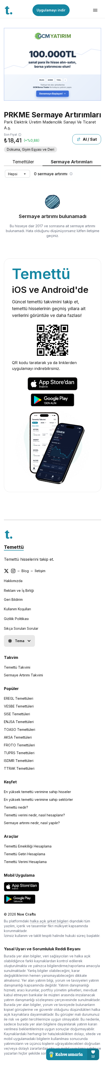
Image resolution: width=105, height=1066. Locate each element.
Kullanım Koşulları (17, 609)
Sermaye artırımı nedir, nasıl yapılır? (32, 823)
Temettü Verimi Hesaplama (25, 862)
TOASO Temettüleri (19, 729)
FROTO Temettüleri (19, 745)
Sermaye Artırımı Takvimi (23, 675)
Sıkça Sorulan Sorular (21, 628)
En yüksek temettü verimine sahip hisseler (37, 792)
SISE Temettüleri (17, 714)
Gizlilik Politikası (16, 619)
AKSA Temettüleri (18, 737)
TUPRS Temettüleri (19, 753)
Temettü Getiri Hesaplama (24, 854)
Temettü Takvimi (17, 667)
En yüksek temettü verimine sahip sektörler (38, 799)
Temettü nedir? (16, 807)
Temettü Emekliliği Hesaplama (28, 846)
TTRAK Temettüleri (19, 768)
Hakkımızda (13, 581)
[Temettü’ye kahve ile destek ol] (72, 1054)
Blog (25, 571)
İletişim (40, 571)
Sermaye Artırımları (72, 161)
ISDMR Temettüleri (18, 761)
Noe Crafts (26, 914)
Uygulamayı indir (51, 10)
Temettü (14, 547)
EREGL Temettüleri (18, 698)
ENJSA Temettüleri (19, 722)
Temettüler (23, 161)
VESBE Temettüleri (19, 706)
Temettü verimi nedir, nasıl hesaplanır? (34, 815)
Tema (19, 641)
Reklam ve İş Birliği (19, 590)
